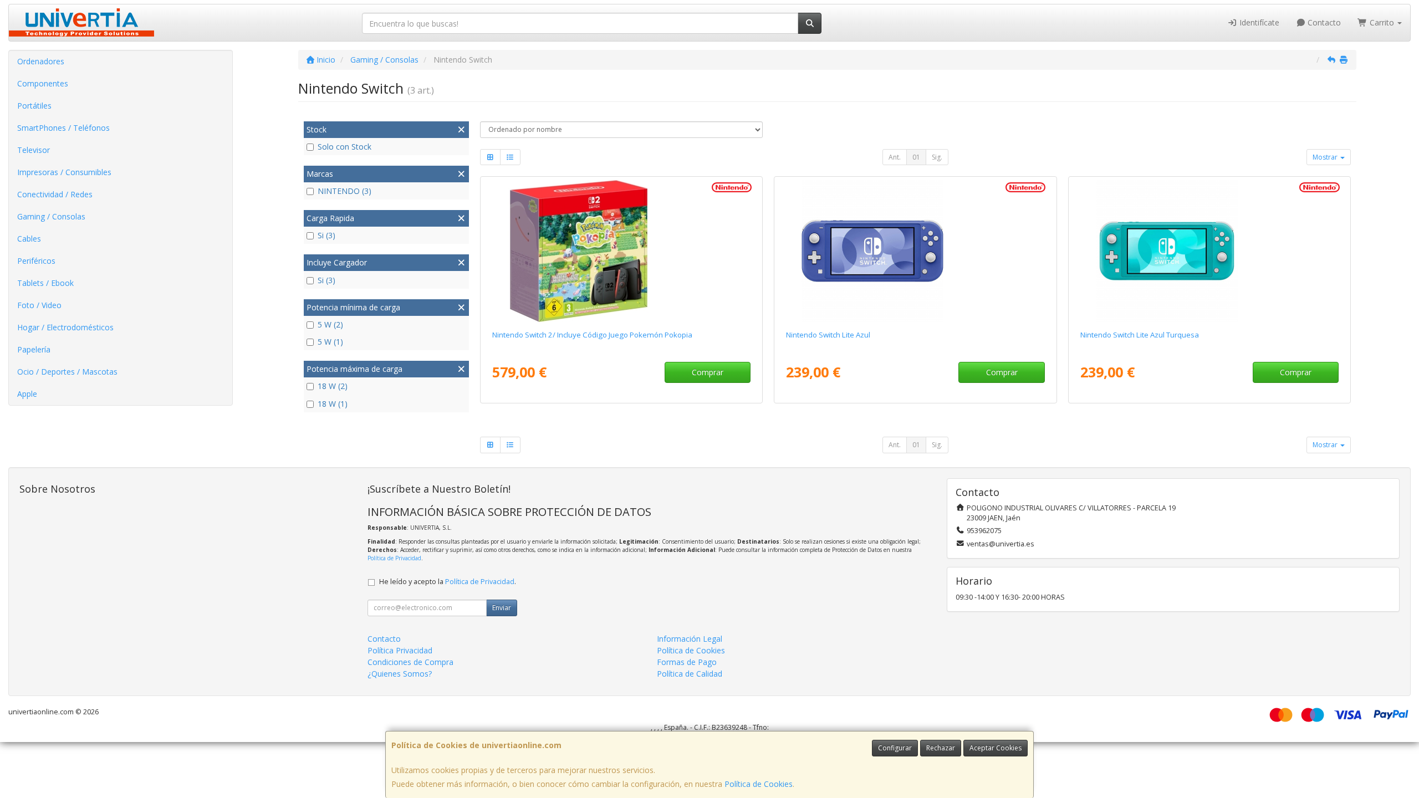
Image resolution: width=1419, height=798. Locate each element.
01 (916, 157)
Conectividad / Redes (55, 194)
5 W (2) (330, 324)
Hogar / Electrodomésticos (65, 327)
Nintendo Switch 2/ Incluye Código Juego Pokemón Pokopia (592, 335)
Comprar (707, 372)
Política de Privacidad (394, 558)
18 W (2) (333, 386)
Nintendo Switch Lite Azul (828, 335)
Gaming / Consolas (51, 216)
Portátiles (34, 105)
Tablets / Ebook (45, 283)
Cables (29, 238)
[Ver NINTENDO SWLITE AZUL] (915, 251)
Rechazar (940, 748)
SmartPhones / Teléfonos (63, 127)
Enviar (501, 607)
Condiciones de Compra (410, 662)
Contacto (1323, 22)
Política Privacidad (399, 650)
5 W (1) (330, 341)
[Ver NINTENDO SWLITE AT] (1209, 251)
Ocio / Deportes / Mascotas (67, 371)
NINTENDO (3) (344, 191)
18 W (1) (333, 403)
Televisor (33, 150)
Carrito (1381, 22)
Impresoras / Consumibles (64, 172)
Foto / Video (39, 305)
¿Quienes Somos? (399, 673)
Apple (27, 393)
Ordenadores (40, 61)
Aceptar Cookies (995, 748)
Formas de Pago (687, 662)
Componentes (42, 83)
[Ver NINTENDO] (621, 251)
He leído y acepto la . (447, 581)
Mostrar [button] (1326, 157)
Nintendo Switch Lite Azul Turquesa (1139, 335)
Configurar (895, 748)
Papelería (33, 349)
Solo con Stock (344, 146)
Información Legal (689, 638)
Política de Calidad (689, 673)
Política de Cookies (758, 784)
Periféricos (36, 260)
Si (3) (326, 235)
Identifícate (1258, 22)
